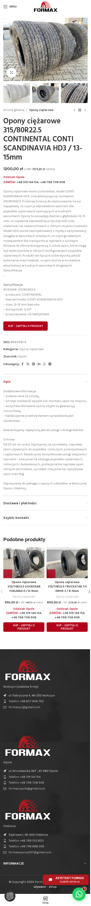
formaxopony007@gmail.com (30, 852)
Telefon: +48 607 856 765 (26, 701)
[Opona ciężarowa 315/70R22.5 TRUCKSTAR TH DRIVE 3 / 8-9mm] (67, 563)
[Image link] (27, 670)
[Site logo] (45, 6)
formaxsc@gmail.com (24, 707)
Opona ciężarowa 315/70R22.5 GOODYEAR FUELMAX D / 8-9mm (24, 586)
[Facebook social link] (22, 364)
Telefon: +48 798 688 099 (26, 846)
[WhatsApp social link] (44, 364)
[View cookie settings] (9, 896)
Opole (22, 356)
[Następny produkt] (85, 110)
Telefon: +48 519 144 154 (25, 777)
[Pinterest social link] (33, 364)
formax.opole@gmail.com (27, 788)
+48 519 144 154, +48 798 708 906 (41, 182)
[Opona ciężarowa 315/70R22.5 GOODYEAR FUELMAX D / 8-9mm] (23, 563)
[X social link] (28, 364)
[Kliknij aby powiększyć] (12, 73)
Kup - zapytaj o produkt (25, 326)
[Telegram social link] (50, 364)
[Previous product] (74, 110)
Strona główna (13, 110)
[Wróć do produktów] (79, 110)
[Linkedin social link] (39, 364)
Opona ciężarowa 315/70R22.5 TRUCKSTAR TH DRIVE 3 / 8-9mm (67, 586)
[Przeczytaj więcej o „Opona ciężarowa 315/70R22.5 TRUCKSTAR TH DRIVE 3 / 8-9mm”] (51, 573)
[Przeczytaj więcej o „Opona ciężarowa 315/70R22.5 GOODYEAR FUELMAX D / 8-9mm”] (7, 573)
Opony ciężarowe (41, 110)
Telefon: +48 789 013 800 (26, 840)
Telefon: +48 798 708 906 (26, 782)
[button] (7, 49)
